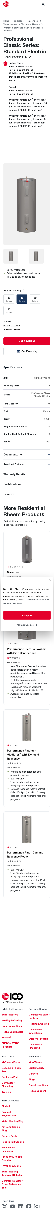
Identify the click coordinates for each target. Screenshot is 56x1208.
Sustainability (36, 1067)
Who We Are (35, 1062)
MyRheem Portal (11, 1062)
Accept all (27, 615)
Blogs (32, 1079)
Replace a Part (10, 1077)
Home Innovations (12, 1026)
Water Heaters (10, 1014)
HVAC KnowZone (11, 1165)
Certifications (12, 484)
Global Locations (38, 1085)
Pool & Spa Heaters (12, 1031)
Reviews (8, 494)
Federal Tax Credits (13, 1141)
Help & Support (37, 1090)
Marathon (13, 572)
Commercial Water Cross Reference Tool (12, 1184)
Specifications (12, 367)
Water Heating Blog (12, 1121)
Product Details (13, 464)
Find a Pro (7, 1106)
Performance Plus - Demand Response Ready (25, 854)
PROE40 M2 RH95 (11, 325)
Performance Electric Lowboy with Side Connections (26, 651)
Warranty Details (14, 474)
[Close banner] (50, 580)
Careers (33, 1073)
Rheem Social (8, 1201)
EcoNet (7, 1037)
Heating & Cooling (12, 1020)
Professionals (8, 1056)
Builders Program (38, 1038)
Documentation (13, 454)
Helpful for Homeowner (13, 1009)
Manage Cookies (25, 624)
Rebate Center (10, 1136)
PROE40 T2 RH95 (11, 329)
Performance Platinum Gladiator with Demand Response (23, 754)
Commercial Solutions (39, 1009)
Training (6, 1092)
